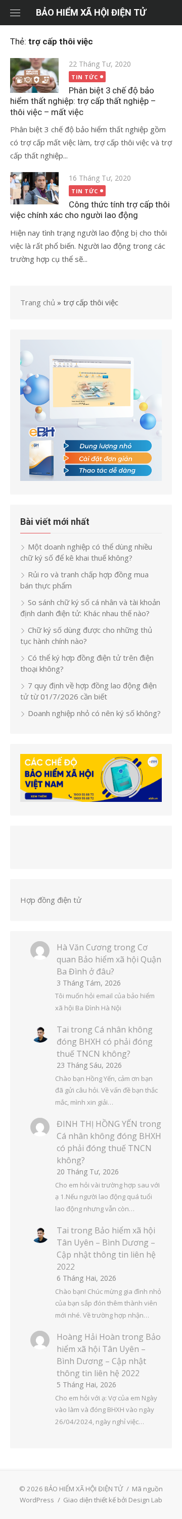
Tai (63, 1029)
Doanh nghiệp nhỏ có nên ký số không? (94, 713)
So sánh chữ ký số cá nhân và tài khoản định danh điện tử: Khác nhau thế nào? (90, 608)
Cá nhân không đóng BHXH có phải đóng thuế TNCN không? (105, 1041)
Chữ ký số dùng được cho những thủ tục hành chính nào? (86, 635)
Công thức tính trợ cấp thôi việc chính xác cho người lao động (90, 209)
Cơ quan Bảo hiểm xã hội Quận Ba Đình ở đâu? (109, 959)
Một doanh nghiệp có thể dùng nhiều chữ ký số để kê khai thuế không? (86, 552)
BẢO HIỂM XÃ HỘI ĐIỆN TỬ (91, 12)
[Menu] (15, 13)
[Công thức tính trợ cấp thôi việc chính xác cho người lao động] (34, 188)
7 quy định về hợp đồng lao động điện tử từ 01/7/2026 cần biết (88, 691)
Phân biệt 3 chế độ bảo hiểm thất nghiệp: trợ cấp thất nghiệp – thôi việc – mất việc (83, 101)
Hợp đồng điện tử (50, 900)
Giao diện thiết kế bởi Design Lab (112, 1499)
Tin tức (84, 77)
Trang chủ (37, 302)
